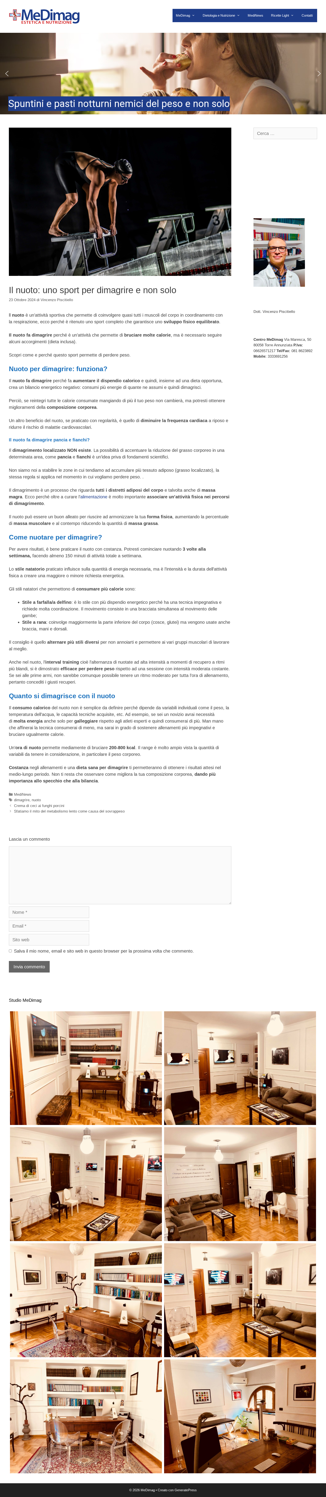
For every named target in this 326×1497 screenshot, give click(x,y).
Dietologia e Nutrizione (219, 15)
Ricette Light (280, 15)
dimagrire (21, 800)
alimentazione (93, 496)
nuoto (36, 800)
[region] (163, 73)
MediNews (255, 15)
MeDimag (183, 15)
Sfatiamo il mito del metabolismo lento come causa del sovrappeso (69, 811)
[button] (163, 73)
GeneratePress (186, 1490)
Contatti (307, 15)
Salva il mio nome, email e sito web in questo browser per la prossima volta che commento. (104, 951)
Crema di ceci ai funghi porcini (39, 806)
